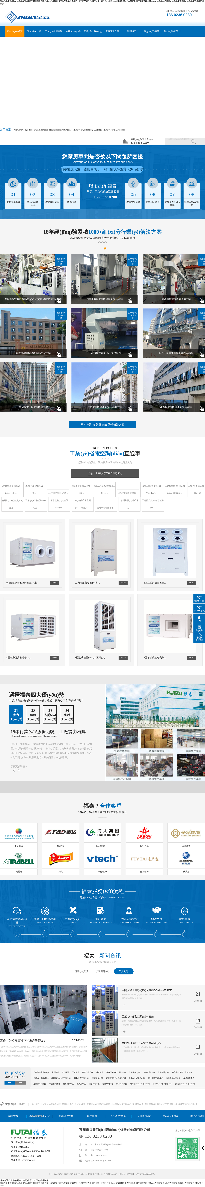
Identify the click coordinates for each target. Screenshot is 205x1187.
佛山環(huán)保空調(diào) (121, 1104)
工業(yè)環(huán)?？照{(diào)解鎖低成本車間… (149, 1016)
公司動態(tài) (102, 971)
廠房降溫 (55, 1072)
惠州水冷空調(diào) (155, 1078)
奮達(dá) (61, 846)
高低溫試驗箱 (150, 1104)
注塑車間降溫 (107, 1084)
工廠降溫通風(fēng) (41, 1072)
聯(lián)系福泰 (171, 31)
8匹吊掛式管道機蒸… (128, 493)
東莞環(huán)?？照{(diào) (182, 1072)
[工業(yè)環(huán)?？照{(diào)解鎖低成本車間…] (105, 1035)
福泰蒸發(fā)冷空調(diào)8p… (59, 504)
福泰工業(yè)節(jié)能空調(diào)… (151, 489)
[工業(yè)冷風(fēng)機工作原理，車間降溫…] (43, 1033)
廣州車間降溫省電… (106, 508)
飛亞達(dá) (144, 871)
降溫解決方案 (66, 1116)
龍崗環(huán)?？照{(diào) (140, 1084)
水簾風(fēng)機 (73, 31)
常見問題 (123, 971)
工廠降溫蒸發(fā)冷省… (34, 489)
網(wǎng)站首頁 (15, 31)
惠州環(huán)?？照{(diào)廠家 (73, 1104)
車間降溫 (65, 1072)
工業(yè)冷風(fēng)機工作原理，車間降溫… (25, 1040)
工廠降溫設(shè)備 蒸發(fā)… (153, 504)
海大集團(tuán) (102, 846)
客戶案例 (92, 1116)
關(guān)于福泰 (151, 31)
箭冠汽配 (144, 846)
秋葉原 (186, 871)
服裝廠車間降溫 (39, 1084)
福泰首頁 (13, 1116)
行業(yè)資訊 (81, 971)
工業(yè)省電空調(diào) (53, 36)
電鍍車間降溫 (94, 1084)
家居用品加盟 (138, 1104)
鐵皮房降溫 (81, 1084)
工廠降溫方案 (112, 31)
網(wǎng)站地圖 (177, 11)
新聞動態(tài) (144, 1116)
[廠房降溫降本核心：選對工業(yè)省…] (105, 1009)
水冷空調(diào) (149, 1072)
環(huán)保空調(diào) (39, 1116)
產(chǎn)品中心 (118, 1116)
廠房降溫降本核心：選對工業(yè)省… (144, 990)
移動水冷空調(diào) (81, 1078)
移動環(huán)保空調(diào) (60, 130)
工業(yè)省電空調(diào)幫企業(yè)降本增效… (148, 1042)
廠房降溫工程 (87, 1072)
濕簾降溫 (99, 1072)
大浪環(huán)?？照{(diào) (185, 1084)
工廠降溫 (97, 130)
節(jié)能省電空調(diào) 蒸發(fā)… (83, 504)
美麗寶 (19, 871)
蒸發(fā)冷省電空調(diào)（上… (11, 489)
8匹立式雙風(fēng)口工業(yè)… (104, 489)
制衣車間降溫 (68, 1084)
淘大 (61, 871)
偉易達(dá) (102, 871)
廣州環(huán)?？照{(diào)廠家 (98, 1104)
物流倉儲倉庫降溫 (173, 1078)
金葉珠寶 (186, 846)
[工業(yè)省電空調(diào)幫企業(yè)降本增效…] (105, 1062)
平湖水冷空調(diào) (40, 1078)
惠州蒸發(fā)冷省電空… (130, 504)
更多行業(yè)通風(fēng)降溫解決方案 (102, 424)
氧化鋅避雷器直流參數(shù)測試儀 (183, 1104)
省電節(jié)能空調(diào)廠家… (12, 504)
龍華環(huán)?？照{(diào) (162, 1084)
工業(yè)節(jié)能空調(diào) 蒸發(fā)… (175, 489)
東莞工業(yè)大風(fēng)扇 (116, 1078)
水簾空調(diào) (163, 1072)
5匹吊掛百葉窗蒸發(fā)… (81, 489)
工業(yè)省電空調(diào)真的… (36, 504)
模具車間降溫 (188, 1078)
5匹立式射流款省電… (58, 493)
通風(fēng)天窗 (163, 1104)
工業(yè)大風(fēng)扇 (93, 36)
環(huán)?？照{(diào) (40, 1104)
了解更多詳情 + (19, 766)
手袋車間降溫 (54, 1084)
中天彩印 (19, 846)
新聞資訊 (131, 31)
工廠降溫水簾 (97, 1078)
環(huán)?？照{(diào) (34, 36)
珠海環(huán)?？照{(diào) (116, 1072)
